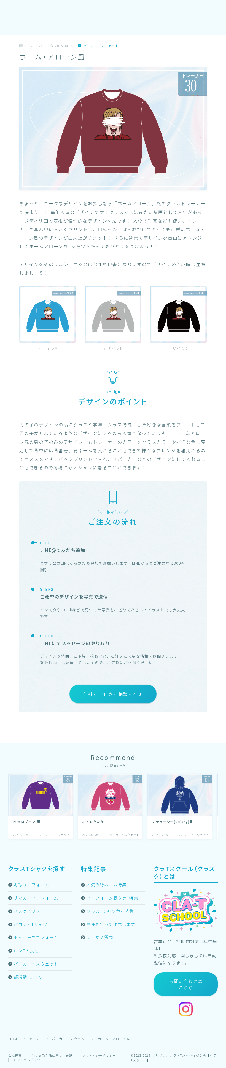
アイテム (36, 1038)
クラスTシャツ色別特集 (110, 911)
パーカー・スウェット (101, 46)
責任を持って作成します (110, 924)
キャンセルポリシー (29, 1060)
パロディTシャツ (30, 924)
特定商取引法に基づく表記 (52, 1055)
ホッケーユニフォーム (36, 937)
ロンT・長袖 (26, 950)
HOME (14, 1038)
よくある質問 (99, 937)
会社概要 (15, 1055)
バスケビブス (27, 911)
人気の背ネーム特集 (106, 885)
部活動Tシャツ (28, 977)
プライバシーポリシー (99, 1055)
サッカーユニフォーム (36, 898)
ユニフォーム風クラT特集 (112, 898)
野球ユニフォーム (31, 885)
